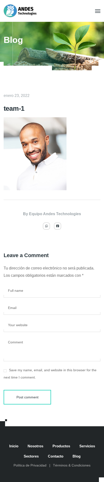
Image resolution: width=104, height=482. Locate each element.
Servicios (87, 446)
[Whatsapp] (46, 226)
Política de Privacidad (30, 465)
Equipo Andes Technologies (55, 214)
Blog (77, 456)
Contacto (55, 456)
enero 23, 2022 (17, 96)
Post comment (27, 397)
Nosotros (35, 446)
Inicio (13, 446)
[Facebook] (57, 226)
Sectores (31, 456)
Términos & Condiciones (71, 465)
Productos (61, 446)
